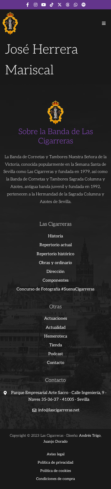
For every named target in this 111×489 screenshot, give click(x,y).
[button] (103, 23)
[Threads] (68, 5)
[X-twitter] (60, 5)
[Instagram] (36, 5)
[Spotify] (84, 5)
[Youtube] (44, 5)
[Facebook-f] (28, 5)
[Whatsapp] (76, 5)
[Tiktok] (52, 5)
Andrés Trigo (90, 435)
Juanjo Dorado (55, 441)
